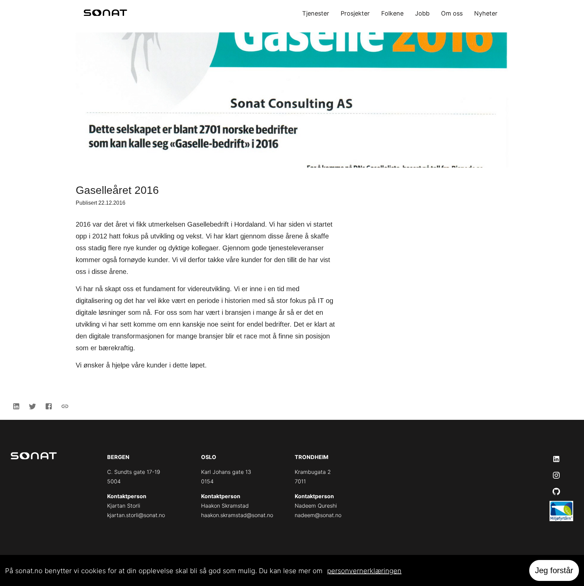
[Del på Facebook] (49, 406)
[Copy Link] (65, 406)
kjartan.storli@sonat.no (136, 515)
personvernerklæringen (364, 571)
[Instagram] (556, 475)
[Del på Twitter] (32, 406)
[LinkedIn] (556, 459)
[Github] (556, 491)
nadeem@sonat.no (318, 515)
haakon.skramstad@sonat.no (237, 515)
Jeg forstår (554, 570)
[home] (105, 14)
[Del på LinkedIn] (16, 406)
